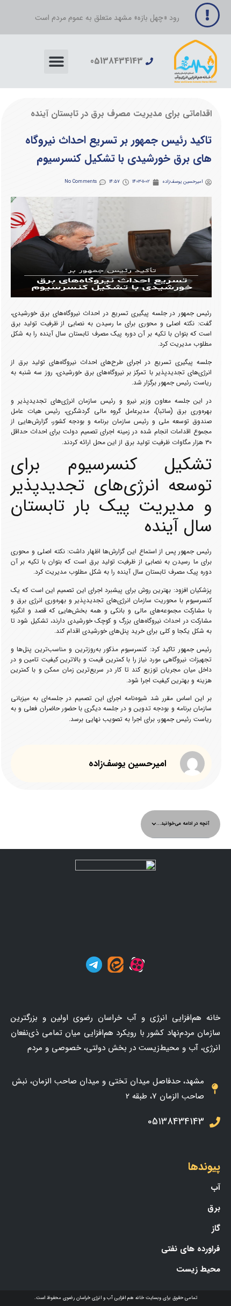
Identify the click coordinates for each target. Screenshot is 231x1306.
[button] (56, 61)
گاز (216, 1228)
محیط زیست (198, 1269)
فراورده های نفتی (190, 1249)
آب (215, 1187)
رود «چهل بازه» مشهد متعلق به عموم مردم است (107, 18)
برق (213, 1208)
